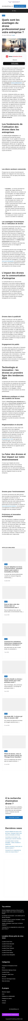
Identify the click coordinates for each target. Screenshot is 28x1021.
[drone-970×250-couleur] (14, 185)
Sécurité (4, 976)
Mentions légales (6, 992)
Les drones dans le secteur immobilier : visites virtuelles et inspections (12, 842)
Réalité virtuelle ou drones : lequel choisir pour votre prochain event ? (13, 680)
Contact (4, 1002)
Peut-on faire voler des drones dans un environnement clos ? (11, 606)
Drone (3, 15)
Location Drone (5, 972)
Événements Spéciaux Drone (9, 970)
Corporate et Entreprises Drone (9, 965)
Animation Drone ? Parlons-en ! (10, 1014)
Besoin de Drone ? (20, 6)
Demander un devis (14, 817)
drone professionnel (16, 82)
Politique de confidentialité (8, 996)
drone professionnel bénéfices (9, 506)
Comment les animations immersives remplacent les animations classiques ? (13, 643)
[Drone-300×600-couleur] (14, 894)
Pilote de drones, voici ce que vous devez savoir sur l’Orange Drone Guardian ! (13, 755)
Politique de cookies (7, 998)
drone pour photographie (8, 261)
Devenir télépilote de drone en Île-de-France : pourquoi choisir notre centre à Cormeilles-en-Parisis (13, 833)
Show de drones (6, 981)
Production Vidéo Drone (7, 974)
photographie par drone (7, 439)
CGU (3, 994)
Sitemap (4, 1000)
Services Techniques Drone (8, 978)
